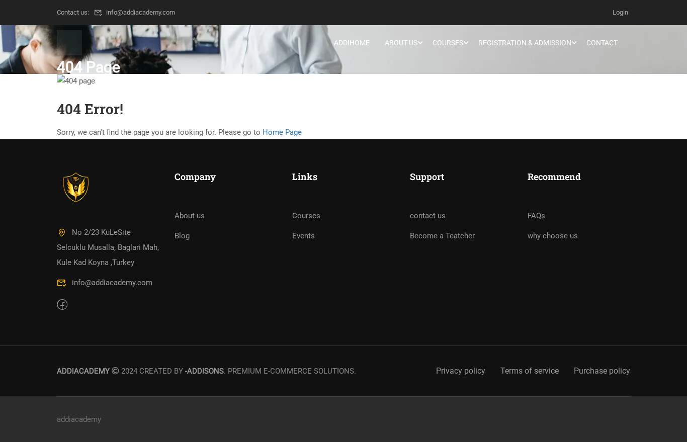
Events (303, 235)
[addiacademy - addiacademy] (69, 42)
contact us (428, 215)
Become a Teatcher (442, 235)
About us (190, 215)
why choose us (553, 235)
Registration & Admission (524, 43)
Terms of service (529, 371)
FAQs (536, 215)
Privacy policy (460, 371)
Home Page (282, 132)
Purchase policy (602, 371)
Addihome (352, 43)
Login (620, 12)
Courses (448, 43)
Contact (602, 43)
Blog (182, 235)
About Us (401, 43)
